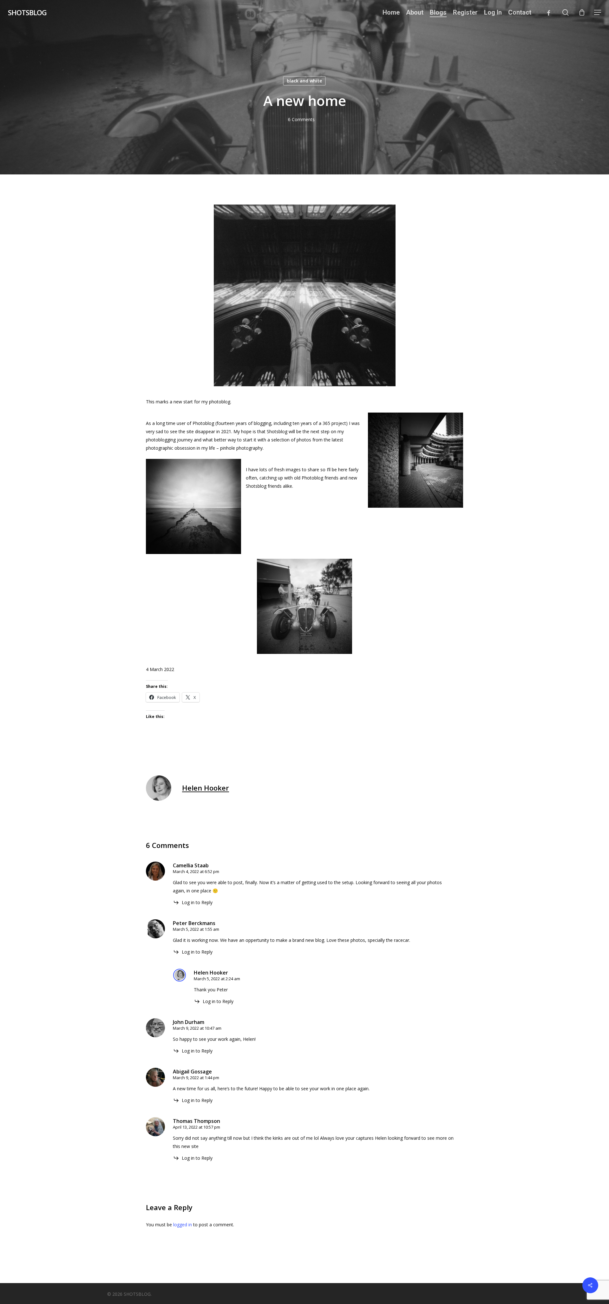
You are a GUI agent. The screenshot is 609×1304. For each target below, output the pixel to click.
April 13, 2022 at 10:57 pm (196, 1127)
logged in (182, 1225)
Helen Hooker (205, 787)
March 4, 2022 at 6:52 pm (196, 871)
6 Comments (301, 119)
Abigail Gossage (192, 1071)
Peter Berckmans (194, 923)
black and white (304, 81)
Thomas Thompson (196, 1121)
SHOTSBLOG (27, 12)
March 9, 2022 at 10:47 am (197, 1028)
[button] (597, 12)
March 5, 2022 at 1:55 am (196, 929)
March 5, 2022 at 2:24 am (217, 978)
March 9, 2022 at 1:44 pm (196, 1077)
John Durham (188, 1022)
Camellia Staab (191, 865)
